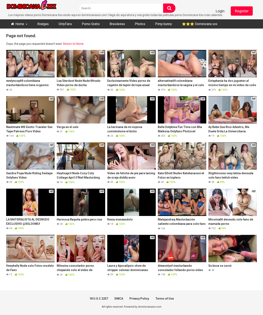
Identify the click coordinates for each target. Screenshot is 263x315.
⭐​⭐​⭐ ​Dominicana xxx (199, 24)
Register (242, 11)
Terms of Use (164, 298)
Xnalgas (43, 24)
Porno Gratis (91, 24)
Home (19, 24)
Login (220, 11)
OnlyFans (65, 24)
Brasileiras (117, 24)
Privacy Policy (139, 298)
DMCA (118, 298)
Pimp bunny (163, 24)
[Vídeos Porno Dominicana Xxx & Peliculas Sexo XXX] (37, 6)
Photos (140, 24)
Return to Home (73, 43)
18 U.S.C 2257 (98, 298)
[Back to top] (249, 302)
